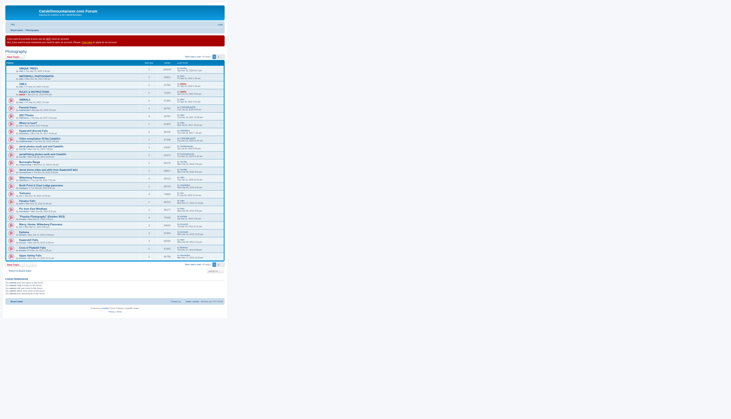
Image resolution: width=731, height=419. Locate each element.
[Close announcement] (221, 38)
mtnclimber (185, 185)
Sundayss (23, 188)
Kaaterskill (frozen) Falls (33, 130)
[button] (223, 57)
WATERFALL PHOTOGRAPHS (36, 76)
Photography (16, 51)
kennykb (184, 224)
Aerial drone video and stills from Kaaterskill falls (48, 169)
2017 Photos (26, 115)
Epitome (24, 232)
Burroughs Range (29, 162)
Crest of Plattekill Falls (32, 247)
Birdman (184, 247)
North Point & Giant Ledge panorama (41, 185)
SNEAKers (24, 118)
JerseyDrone (25, 172)
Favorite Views (28, 107)
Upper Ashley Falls (30, 255)
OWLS (23, 84)
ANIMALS (24, 99)
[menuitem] (11, 24)
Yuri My (22, 149)
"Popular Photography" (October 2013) (42, 216)
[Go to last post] (189, 68)
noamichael (24, 110)
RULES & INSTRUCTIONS (34, 91)
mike (21, 71)
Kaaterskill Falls (28, 240)
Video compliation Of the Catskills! (39, 138)
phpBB (105, 308)
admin (183, 84)
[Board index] (22, 12)
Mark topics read (193, 57)
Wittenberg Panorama (32, 177)
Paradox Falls (27, 201)
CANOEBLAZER (188, 107)
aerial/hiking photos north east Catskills (42, 154)
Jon (20, 126)
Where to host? (28, 123)
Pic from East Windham (33, 208)
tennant (22, 219)
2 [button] (218, 57)
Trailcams (25, 193)
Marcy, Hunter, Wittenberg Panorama (40, 224)
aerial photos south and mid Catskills (41, 146)
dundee (183, 68)
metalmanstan (25, 141)
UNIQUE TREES (28, 68)
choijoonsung (25, 164)
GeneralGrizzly (187, 154)
